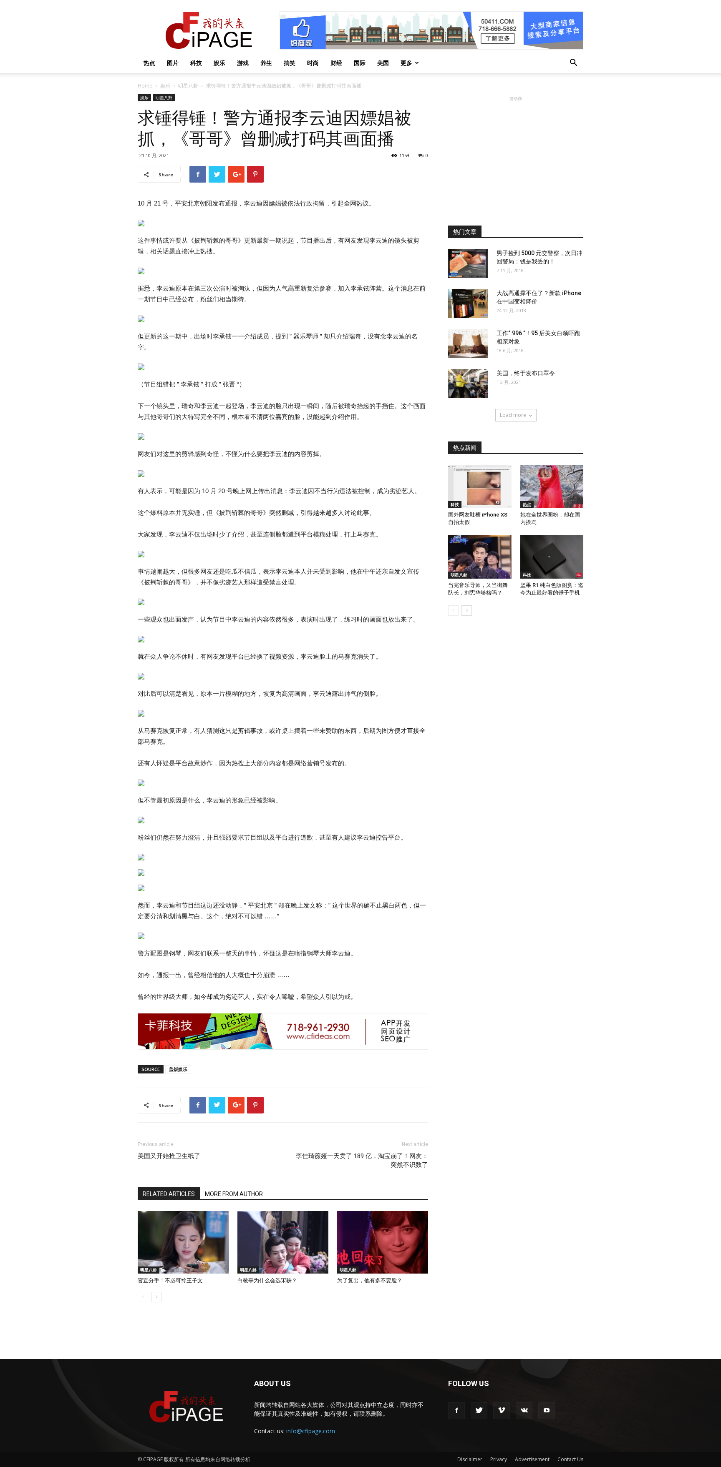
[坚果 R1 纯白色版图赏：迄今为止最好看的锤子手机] (552, 557)
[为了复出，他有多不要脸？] (382, 1242)
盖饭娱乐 (178, 1069)
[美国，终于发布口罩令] (468, 383)
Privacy (498, 1459)
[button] (573, 64)
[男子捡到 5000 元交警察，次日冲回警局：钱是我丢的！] (468, 263)
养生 (266, 63)
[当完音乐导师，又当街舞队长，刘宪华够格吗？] (480, 557)
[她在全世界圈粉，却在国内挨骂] (552, 486)
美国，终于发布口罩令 (526, 373)
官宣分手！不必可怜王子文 (170, 1280)
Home (145, 85)
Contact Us (570, 1459)
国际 (360, 63)
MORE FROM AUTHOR (234, 1194)
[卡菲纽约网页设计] (283, 1031)
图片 (173, 63)
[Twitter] (479, 1410)
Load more (513, 415)
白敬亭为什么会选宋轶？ (267, 1280)
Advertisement (532, 1459)
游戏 (243, 63)
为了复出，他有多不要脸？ (369, 1280)
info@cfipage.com (310, 1431)
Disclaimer (469, 1459)
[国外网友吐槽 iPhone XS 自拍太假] (480, 486)
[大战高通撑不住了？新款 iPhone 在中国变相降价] (468, 303)
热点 (149, 63)
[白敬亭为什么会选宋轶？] (282, 1242)
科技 (196, 63)
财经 (336, 63)
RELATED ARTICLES (169, 1194)
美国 (383, 63)
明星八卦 (188, 85)
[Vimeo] (501, 1410)
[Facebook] (456, 1410)
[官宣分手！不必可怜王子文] (183, 1242)
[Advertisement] (515, 155)
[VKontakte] (524, 1410)
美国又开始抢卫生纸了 (169, 1156)
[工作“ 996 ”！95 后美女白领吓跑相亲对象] (468, 343)
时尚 (313, 63)
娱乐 (219, 63)
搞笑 (289, 63)
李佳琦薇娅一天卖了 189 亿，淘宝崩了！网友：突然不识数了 (362, 1160)
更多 (406, 63)
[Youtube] (546, 1410)
